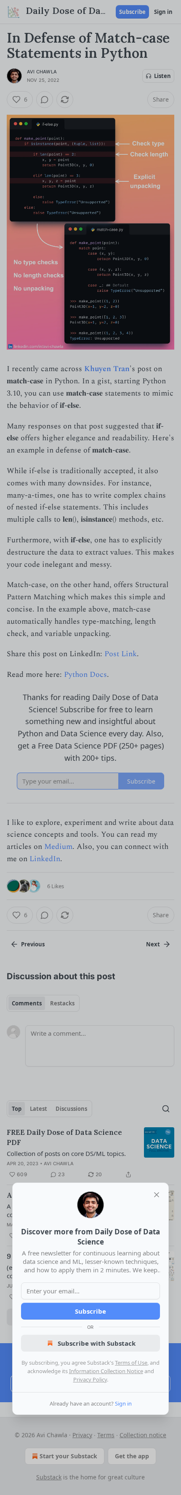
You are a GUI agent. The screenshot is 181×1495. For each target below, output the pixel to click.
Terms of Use (131, 1362)
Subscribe (90, 1311)
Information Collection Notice (106, 1371)
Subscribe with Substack (97, 1343)
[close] (156, 1194)
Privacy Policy (90, 1379)
